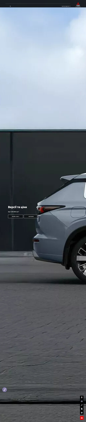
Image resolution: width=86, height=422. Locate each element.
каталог (31, 216)
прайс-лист (15, 216)
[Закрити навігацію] (82, 418)
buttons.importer (65, 6)
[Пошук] (10, 6)
